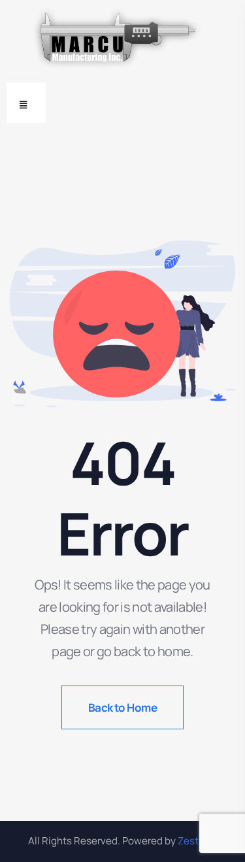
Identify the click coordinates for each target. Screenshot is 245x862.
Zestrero (197, 841)
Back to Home (122, 707)
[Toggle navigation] (26, 102)
